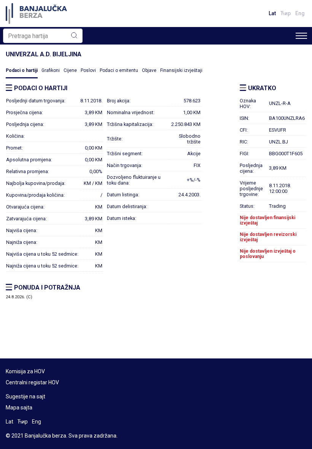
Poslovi (88, 70)
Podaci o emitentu (119, 70)
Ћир (285, 13)
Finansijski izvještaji (181, 70)
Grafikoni (50, 70)
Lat (272, 13)
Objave (149, 70)
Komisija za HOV (25, 371)
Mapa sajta (19, 407)
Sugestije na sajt (25, 396)
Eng (300, 13)
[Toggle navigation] (301, 35)
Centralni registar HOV (32, 382)
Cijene (70, 70)
